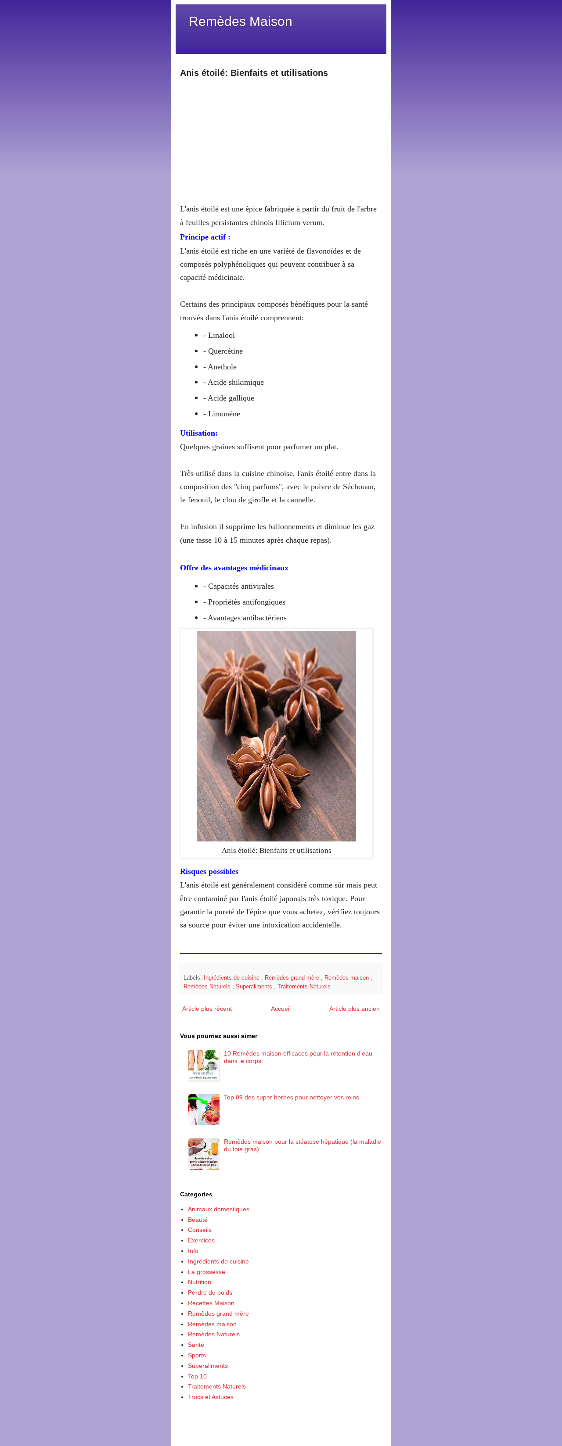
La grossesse (206, 1271)
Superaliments (255, 987)
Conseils (200, 1229)
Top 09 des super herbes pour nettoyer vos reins (291, 1097)
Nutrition (199, 1281)
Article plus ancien (354, 1008)
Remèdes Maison (240, 21)
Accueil (281, 1008)
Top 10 (197, 1376)
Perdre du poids (210, 1292)
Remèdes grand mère (293, 978)
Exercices (201, 1240)
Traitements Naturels (304, 987)
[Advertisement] (281, 140)
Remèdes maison (347, 978)
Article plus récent (207, 1008)
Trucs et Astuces (211, 1396)
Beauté (198, 1219)
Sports (197, 1355)
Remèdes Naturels (208, 987)
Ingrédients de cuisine (232, 978)
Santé (196, 1344)
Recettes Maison (211, 1302)
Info (193, 1250)
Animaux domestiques (218, 1209)
